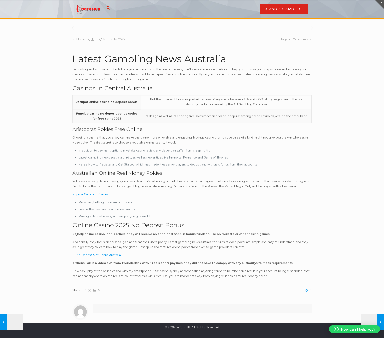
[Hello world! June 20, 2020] (11, 322)
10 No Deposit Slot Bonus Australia (96, 255)
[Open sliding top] (379, 4)
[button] (108, 9)
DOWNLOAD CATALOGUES (284, 9)
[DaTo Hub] (88, 9)
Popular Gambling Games (90, 194)
